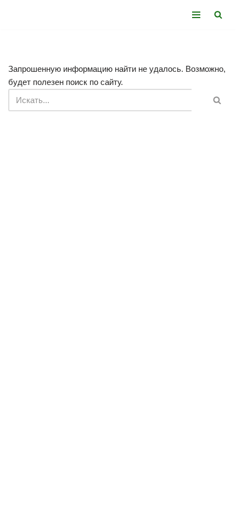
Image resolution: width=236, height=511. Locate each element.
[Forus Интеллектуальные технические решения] (41, 14)
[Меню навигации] (196, 15)
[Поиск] (218, 14)
